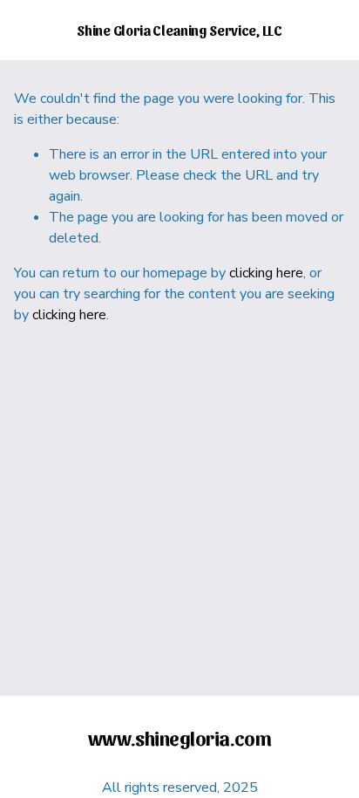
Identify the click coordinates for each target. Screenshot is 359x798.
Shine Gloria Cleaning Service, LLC (179, 30)
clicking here (266, 273)
